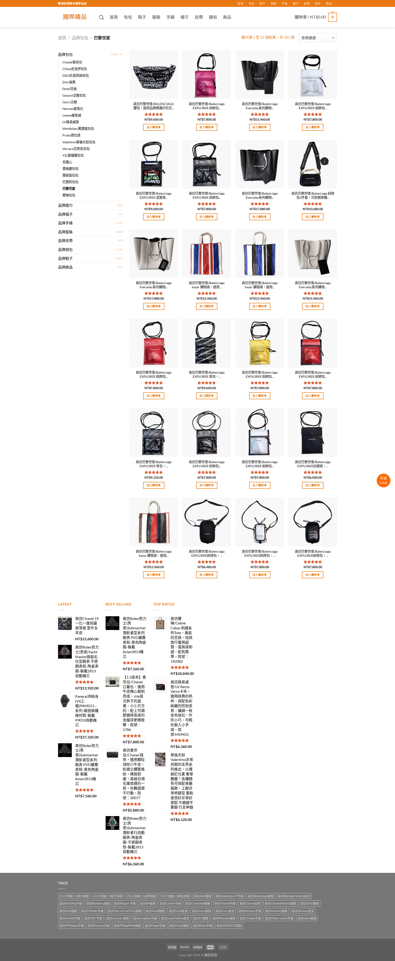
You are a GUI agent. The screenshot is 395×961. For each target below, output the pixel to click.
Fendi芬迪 (69, 89)
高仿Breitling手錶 (70, 903)
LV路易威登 (70, 122)
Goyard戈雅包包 (74, 95)
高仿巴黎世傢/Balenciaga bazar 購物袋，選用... (206, 285)
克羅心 (67, 162)
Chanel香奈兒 (72, 62)
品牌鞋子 (65, 258)
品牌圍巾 (65, 205)
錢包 (318, 3)
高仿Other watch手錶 (279, 918)
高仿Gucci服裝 (201, 911)
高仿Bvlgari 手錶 (125, 903)
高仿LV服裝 (201, 918)
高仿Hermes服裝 (276, 911)
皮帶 (307, 3)
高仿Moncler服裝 (224, 918)
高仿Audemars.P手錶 (229, 896)
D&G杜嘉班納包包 (75, 75)
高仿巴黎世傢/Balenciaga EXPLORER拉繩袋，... (313, 464)
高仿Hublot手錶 (69, 918)
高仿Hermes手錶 (250, 911)
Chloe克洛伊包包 (74, 69)
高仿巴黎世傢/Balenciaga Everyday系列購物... (260, 106)
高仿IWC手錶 (93, 918)
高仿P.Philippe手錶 (71, 925)
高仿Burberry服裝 (98, 903)
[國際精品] (75, 17)
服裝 (274, 3)
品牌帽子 (65, 214)
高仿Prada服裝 (179, 925)
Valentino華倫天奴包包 (78, 142)
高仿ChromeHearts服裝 (280, 903)
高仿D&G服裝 (309, 903)
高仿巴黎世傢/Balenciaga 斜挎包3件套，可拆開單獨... (312, 195)
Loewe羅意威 (71, 115)
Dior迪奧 (68, 82)
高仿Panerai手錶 (99, 925)
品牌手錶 (65, 223)
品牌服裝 (65, 232)
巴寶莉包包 (70, 182)
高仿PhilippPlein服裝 (127, 925)
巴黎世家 (68, 188)
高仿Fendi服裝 (155, 911)
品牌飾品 (65, 267)
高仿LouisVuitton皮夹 (175, 918)
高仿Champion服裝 (197, 903)
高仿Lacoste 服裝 (117, 918)
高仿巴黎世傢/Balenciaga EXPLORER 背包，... (206, 374)
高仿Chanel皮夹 (250, 903)
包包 (251, 3)
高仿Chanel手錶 (224, 903)
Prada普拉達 (71, 135)
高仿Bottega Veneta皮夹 (294, 896)
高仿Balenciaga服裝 (261, 896)
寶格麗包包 (70, 169)
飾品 (329, 3)
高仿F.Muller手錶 (92, 911)
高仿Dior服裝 (68, 911)
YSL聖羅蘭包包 (73, 155)
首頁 (240, 3)
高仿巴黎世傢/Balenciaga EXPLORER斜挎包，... (206, 553)
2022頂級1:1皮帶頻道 (141, 896)
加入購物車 (154, 127)
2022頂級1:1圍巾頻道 (74, 896)
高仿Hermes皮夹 (303, 911)
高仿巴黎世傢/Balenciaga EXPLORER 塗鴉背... (153, 195)
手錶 (285, 3)
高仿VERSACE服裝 (229, 925)
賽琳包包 (68, 195)
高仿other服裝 (307, 918)
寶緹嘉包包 (70, 175)
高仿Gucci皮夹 (225, 911)
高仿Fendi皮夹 (178, 911)
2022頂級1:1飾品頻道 (175, 896)
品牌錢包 (65, 249)
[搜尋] (101, 17)
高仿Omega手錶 (250, 918)
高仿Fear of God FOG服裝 (125, 911)
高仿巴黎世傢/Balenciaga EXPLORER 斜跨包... (206, 106)
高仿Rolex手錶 (202, 925)
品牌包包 (80, 37)
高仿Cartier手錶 (170, 903)
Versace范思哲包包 (76, 149)
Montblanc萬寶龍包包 (78, 128)
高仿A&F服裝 (202, 896)
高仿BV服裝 (148, 903)
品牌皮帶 (65, 240)
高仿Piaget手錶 (155, 925)
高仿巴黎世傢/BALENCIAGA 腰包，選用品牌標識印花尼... (153, 106)
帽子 (296, 3)
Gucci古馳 (69, 102)
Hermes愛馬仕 (72, 109)
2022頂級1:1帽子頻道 (108, 896)
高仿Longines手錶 (145, 918)
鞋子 (262, 3)
